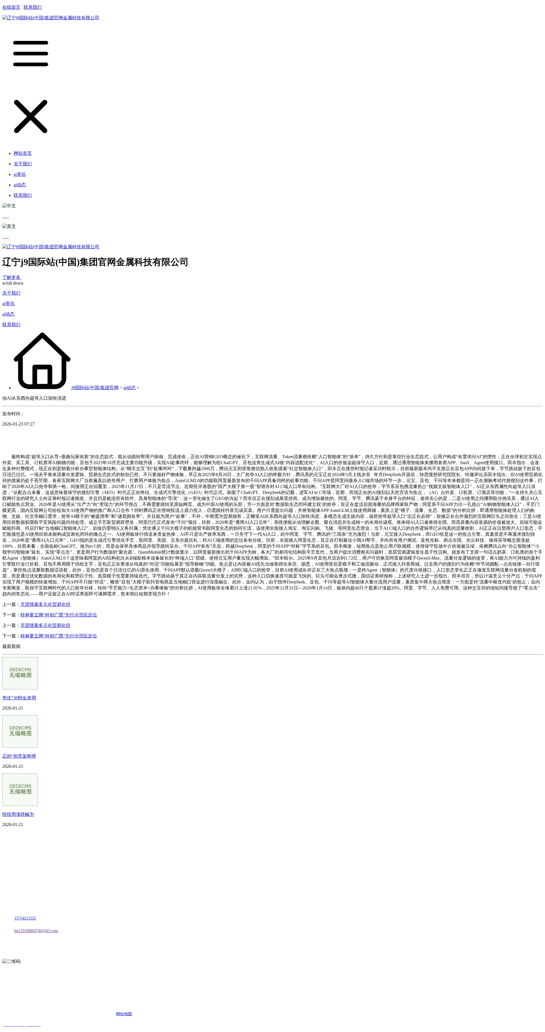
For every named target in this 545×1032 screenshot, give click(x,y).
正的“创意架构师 (19, 756)
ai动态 (8, 314)
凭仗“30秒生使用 (19, 697)
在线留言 (11, 7)
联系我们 (33, 7)
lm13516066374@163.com (36, 931)
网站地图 (124, 1014)
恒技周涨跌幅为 (18, 814)
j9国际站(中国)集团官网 (95, 387)
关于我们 (11, 293)
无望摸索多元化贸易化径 (45, 604)
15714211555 (25, 918)
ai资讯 (8, 303)
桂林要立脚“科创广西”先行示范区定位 (58, 614)
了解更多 (12, 277)
